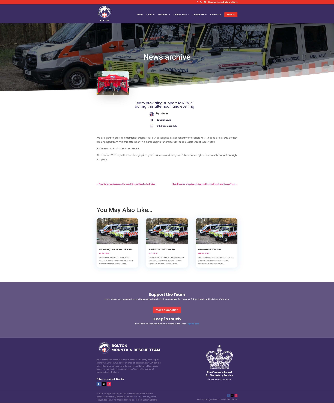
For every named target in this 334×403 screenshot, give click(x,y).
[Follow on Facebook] (99, 384)
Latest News (198, 15)
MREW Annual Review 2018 (209, 249)
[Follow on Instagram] (109, 384)
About (149, 15)
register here (193, 323)
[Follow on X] (104, 384)
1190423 (137, 396)
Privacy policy (149, 396)
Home (140, 15)
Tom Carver (231, 399)
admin (164, 113)
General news (163, 119)
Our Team (163, 15)
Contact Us (215, 15)
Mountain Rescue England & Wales (222, 2)
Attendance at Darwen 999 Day (162, 249)
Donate (231, 14)
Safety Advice (180, 15)
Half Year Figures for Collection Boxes (115, 249)
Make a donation (167, 310)
